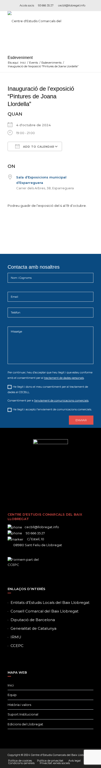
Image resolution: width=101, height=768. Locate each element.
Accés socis (27, 5)
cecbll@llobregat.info (71, 5)
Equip (12, 695)
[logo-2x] (42, 21)
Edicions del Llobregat (25, 724)
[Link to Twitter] (43, 487)
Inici (11, 685)
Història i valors (19, 705)
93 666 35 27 (45, 5)
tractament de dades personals (64, 378)
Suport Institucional (23, 714)
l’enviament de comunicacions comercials (61, 400)
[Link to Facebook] (35, 487)
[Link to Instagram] (50, 487)
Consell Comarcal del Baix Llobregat (44, 611)
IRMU (16, 637)
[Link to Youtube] (65, 487)
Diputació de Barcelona (33, 619)
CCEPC (17, 645)
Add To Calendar (38, 146)
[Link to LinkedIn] (58, 487)
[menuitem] (20, 760)
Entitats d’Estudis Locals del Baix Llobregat (50, 602)
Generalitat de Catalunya (33, 628)
